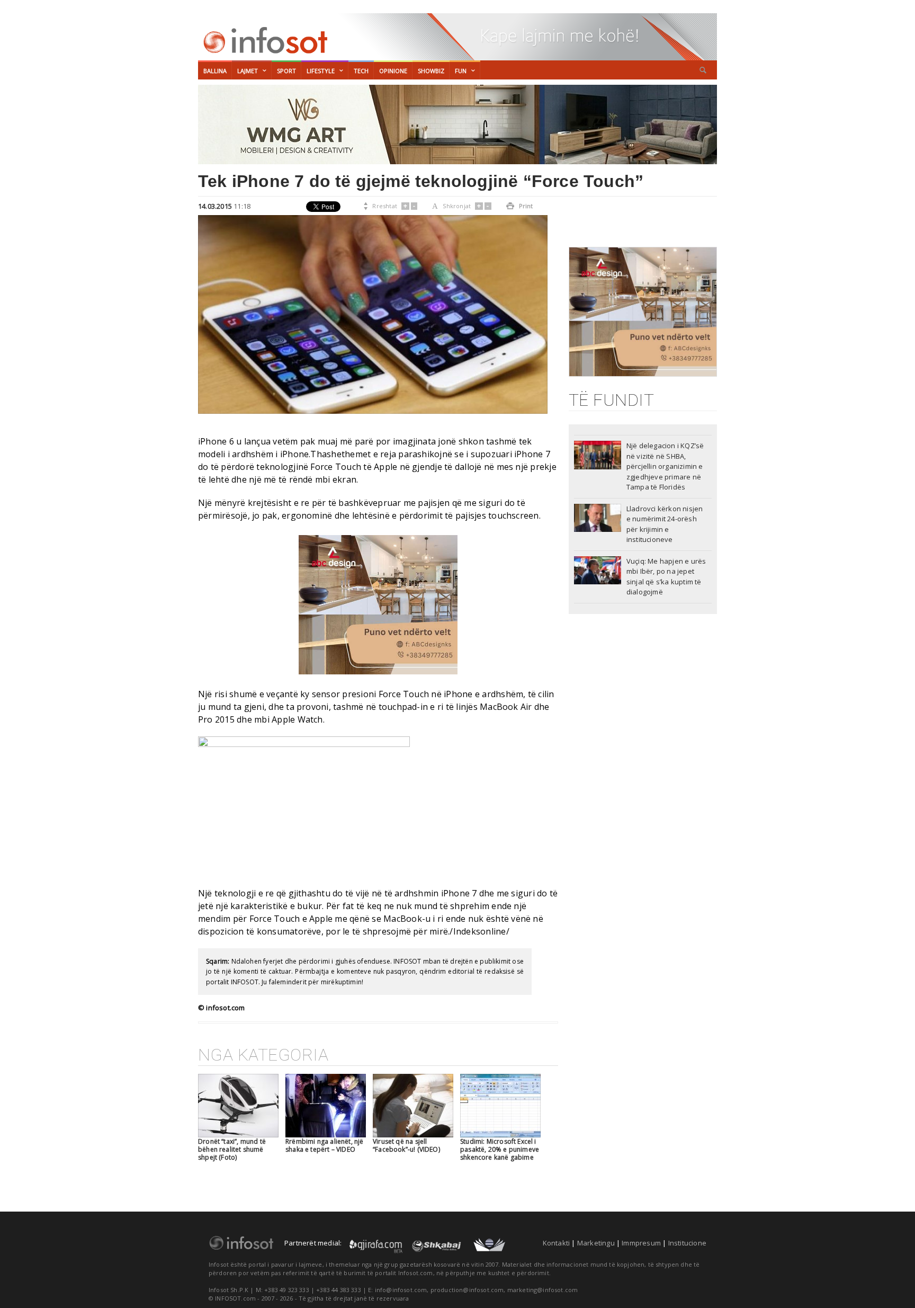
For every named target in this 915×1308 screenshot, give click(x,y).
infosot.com (263, 40)
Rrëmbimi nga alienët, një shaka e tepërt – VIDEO (324, 1145)
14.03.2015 (215, 206)
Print (519, 206)
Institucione (687, 1243)
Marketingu (596, 1243)
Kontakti (556, 1243)
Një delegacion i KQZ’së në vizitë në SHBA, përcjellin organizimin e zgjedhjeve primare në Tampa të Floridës (665, 466)
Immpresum (641, 1243)
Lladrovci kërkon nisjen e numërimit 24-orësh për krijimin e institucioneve (664, 524)
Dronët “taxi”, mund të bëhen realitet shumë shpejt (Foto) (232, 1149)
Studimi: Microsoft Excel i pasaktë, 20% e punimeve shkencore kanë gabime (499, 1149)
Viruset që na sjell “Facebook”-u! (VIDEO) (406, 1145)
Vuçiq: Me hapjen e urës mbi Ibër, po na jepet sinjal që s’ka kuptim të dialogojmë (666, 576)
